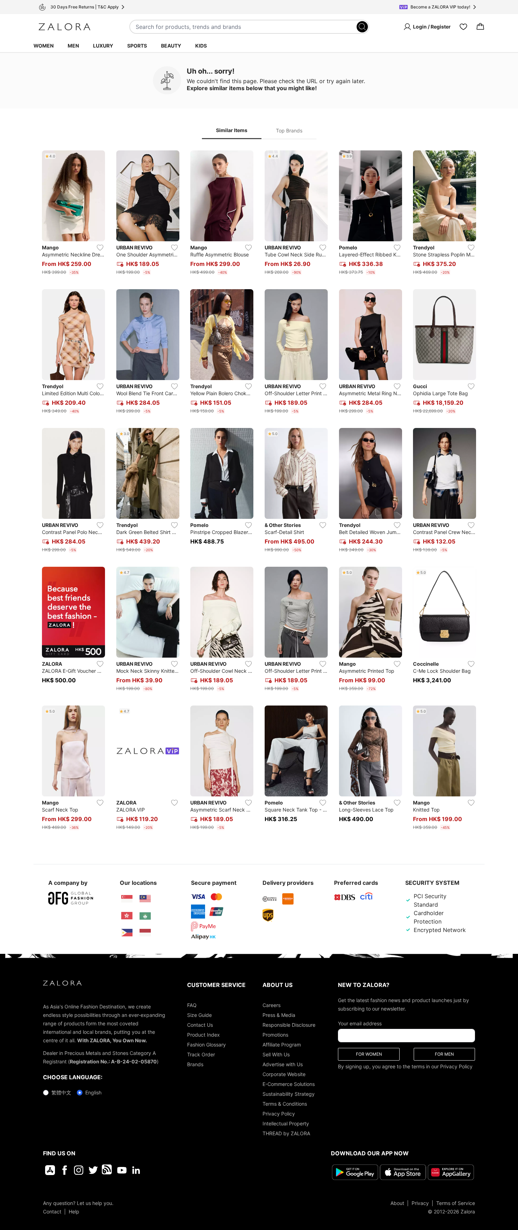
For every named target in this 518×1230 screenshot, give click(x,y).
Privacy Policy (279, 1114)
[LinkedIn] (136, 1170)
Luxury (103, 46)
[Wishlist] (463, 27)
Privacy (420, 1203)
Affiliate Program (282, 1045)
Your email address (360, 1023)
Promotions (275, 1035)
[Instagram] (79, 1170)
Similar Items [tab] (231, 130)
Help (74, 1212)
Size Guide (199, 1015)
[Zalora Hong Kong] (127, 916)
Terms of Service (455, 1203)
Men (73, 46)
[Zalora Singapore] (127, 899)
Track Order (201, 1054)
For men (444, 1054)
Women (43, 46)
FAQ (192, 1005)
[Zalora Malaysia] (145, 899)
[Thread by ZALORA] (107, 1170)
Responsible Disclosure (289, 1025)
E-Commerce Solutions (289, 1084)
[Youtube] (122, 1170)
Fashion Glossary (206, 1045)
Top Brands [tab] (289, 130)
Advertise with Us (283, 1064)
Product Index (203, 1035)
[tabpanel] (259, 491)
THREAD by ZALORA (286, 1133)
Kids (201, 46)
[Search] (362, 26)
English (93, 1092)
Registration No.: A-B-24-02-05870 (113, 1061)
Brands (195, 1064)
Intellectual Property (286, 1123)
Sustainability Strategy (289, 1094)
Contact (52, 1212)
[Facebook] (64, 1170)
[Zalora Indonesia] (145, 933)
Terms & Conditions (285, 1104)
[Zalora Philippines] (127, 933)
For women (369, 1054)
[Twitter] (93, 1170)
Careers (271, 1005)
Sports (137, 46)
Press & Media (279, 1015)
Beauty (171, 46)
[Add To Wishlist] (100, 247)
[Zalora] (64, 26)
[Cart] (480, 27)
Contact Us (200, 1025)
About (397, 1203)
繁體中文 (61, 1092)
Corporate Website (284, 1074)
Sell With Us (276, 1054)
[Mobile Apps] (50, 1170)
